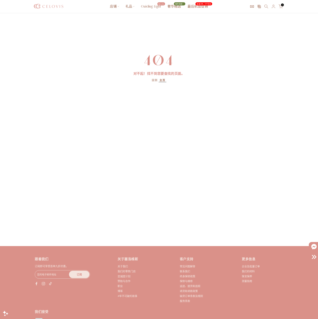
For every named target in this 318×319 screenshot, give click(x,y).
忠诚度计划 (124, 276)
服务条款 (185, 300)
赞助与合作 (124, 281)
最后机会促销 (199, 6)
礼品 (129, 6)
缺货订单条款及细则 (191, 295)
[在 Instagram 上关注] (43, 283)
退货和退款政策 (189, 290)
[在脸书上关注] (36, 283)
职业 (120, 286)
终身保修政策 (187, 276)
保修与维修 (186, 281)
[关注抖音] (50, 283)
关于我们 (123, 266)
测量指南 (247, 281)
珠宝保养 (247, 276)
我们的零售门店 (127, 271)
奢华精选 (175, 6)
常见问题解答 (187, 266)
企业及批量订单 (251, 266)
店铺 (113, 6)
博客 (120, 290)
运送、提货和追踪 (190, 286)
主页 (162, 80)
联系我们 (185, 271)
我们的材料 (248, 271)
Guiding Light (152, 6)
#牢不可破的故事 (127, 295)
